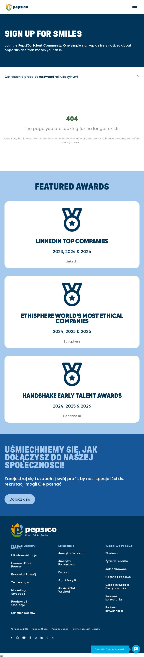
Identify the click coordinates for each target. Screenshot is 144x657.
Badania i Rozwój (23, 574)
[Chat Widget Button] (136, 649)
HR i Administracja (24, 555)
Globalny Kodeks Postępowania (117, 586)
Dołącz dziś (20, 499)
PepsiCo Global (40, 629)
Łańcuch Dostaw (23, 612)
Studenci (111, 553)
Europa (63, 572)
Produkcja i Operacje (19, 603)
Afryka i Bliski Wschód (67, 589)
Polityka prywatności (114, 609)
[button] (72, 76)
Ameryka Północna (71, 553)
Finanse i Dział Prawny (21, 564)
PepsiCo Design (60, 629)
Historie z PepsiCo (118, 576)
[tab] (72, 76)
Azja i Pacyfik (67, 580)
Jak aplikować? (116, 569)
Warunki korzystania (113, 597)
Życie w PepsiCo (116, 561)
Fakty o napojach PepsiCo (86, 629)
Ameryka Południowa (66, 562)
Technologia (20, 582)
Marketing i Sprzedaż (19, 591)
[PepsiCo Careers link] (17, 7)
